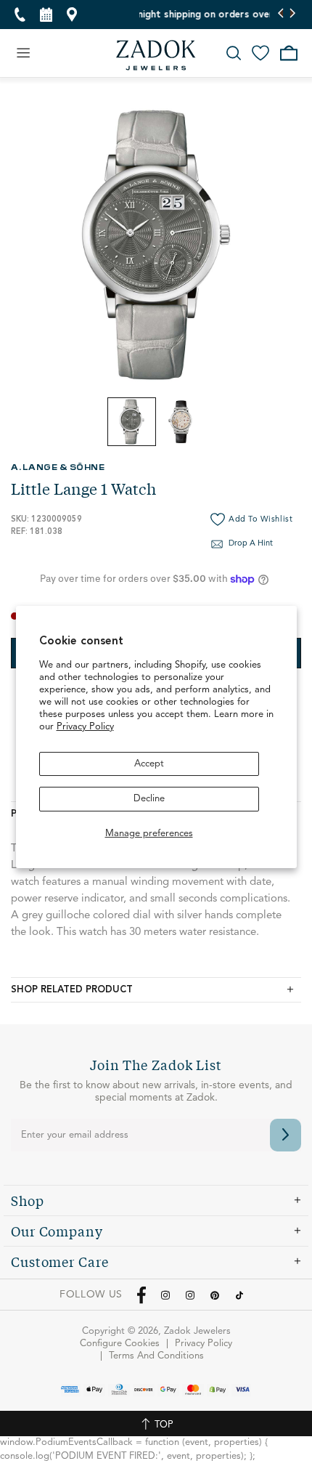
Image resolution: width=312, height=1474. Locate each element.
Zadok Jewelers (156, 55)
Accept (149, 764)
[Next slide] (292, 14)
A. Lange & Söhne (57, 466)
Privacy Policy (85, 727)
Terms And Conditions (156, 1356)
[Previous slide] (281, 14)
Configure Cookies (120, 1343)
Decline (149, 798)
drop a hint (251, 544)
